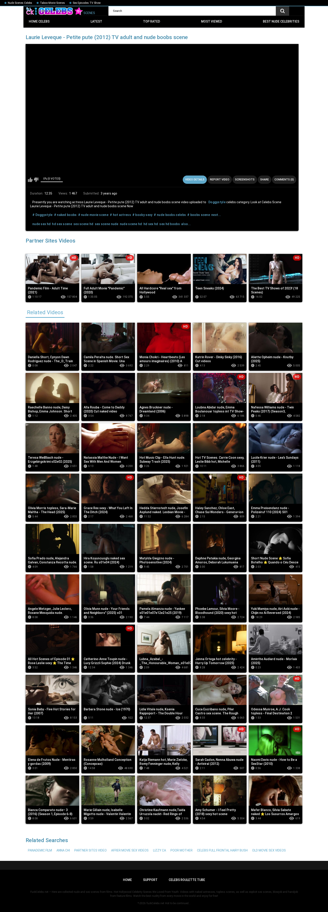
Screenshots (245, 179)
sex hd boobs (169, 224)
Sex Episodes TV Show (87, 2)
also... (186, 224)
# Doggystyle (42, 215)
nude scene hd (131, 224)
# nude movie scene (93, 215)
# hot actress (120, 215)
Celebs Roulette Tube (187, 880)
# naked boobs (65, 215)
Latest (96, 21)
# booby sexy (142, 215)
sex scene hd (83, 224)
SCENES (89, 13)
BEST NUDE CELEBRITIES (281, 21)
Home (127, 880)
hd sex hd (150, 224)
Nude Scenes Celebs (20, 2)
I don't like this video (36, 180)
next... (216, 215)
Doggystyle (217, 202)
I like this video (30, 180)
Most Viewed (211, 21)
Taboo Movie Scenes (52, 2)
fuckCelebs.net (155, 903)
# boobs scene (198, 215)
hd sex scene (62, 224)
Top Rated (151, 21)
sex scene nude (106, 224)
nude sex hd (41, 224)
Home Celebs (39, 21)
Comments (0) (284, 179)
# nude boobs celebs (170, 215)
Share (264, 179)
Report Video (219, 179)
